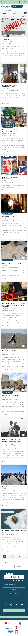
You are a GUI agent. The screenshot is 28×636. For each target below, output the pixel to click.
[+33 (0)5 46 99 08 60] (1, 1)
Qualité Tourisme (14, 623)
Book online (14, 610)
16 (19, 556)
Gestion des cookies (14, 617)
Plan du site (10, 615)
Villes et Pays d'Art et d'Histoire (16, 631)
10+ (16, 556)
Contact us (15, 593)
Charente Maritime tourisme (8, 627)
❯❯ (25, 556)
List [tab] (4, 16)
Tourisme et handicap (20, 623)
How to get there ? (14, 589)
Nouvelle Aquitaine (18, 627)
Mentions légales (16, 615)
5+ (12, 556)
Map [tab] (14, 16)
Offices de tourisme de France (7, 623)
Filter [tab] (23, 16)
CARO (10, 631)
